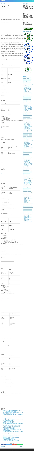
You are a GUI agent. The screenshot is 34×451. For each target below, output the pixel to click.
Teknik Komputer (25, 201)
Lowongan (25, 147)
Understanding (30, 214)
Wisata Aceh (29, 216)
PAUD (31, 164)
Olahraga (25, 161)
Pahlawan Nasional (30, 163)
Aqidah (24, 85)
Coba (30, 103)
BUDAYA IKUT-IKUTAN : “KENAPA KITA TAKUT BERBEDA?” (9, 411)
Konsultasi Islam (25, 144)
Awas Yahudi (25, 89)
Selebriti (30, 183)
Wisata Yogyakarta (26, 221)
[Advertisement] (12, 13)
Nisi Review (28, 160)
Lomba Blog (28, 146)
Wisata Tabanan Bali (26, 220)
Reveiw (28, 178)
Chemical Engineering (26, 103)
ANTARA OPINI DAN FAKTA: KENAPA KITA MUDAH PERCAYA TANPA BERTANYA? (12, 410)
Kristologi (30, 144)
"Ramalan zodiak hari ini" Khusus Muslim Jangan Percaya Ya (9, 439)
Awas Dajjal (29, 87)
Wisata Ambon (25, 217)
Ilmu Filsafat (29, 124)
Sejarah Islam (25, 183)
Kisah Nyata (28, 143)
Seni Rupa (28, 184)
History (24, 122)
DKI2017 (24, 107)
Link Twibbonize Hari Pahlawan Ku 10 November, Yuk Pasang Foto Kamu (11, 437)
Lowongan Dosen (29, 147)
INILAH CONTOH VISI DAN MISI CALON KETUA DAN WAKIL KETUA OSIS (11, 435)
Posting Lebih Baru (3, 446)
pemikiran (25, 165)
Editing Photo (25, 109)
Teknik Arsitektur (26, 197)
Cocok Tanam (25, 104)
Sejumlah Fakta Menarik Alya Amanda (7, 430)
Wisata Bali (29, 217)
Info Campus (29, 129)
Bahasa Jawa (30, 92)
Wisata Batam (25, 219)
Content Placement (26, 105)
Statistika (25, 195)
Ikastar (28, 123)
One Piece (25, 162)
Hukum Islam (28, 122)
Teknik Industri (25, 199)
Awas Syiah (28, 88)
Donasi (30, 107)
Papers (28, 164)
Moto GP (25, 159)
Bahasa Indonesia (25, 91)
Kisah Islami (30, 140)
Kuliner (24, 146)
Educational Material (26, 110)
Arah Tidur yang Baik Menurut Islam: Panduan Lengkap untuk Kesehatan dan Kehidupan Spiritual (28, 17)
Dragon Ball (29, 108)
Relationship (25, 177)
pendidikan (28, 165)
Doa (27, 107)
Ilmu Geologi (25, 125)
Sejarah (24, 182)
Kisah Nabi (25, 143)
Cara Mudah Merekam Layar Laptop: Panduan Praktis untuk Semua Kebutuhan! (12, 425)
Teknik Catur (25, 198)
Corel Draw (25, 106)
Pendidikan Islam (25, 166)
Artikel (24, 86)
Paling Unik (25, 164)
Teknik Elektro (29, 198)
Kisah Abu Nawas (25, 140)
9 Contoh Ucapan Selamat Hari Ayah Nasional (8, 436)
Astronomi (25, 87)
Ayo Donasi (29, 89)
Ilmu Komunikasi (29, 126)
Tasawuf (29, 196)
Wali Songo (25, 216)
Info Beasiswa (25, 129)
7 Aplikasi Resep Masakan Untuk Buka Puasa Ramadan (9, 421)
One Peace (28, 161)
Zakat (30, 221)
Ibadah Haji (25, 123)
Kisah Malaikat (25, 141)
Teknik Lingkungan (26, 202)
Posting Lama (21, 446)
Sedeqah (30, 181)
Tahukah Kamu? (25, 196)
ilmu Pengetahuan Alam (26, 127)
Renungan (29, 177)
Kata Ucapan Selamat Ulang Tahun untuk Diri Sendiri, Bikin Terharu (10, 434)
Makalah (29, 148)
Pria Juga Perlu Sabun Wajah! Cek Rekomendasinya (8, 433)
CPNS (28, 106)
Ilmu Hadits (29, 125)
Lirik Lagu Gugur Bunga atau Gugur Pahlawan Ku (8, 438)
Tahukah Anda (28, 195)
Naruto (24, 160)
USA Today (27, 215)
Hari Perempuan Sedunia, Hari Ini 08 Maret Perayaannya (9, 428)
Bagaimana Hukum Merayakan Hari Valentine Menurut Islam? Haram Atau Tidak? (12, 429)
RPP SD (31, 178)
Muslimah (28, 159)
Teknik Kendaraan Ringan (26, 200)
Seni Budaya (25, 184)
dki (30, 106)
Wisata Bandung (25, 218)
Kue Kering (28, 145)
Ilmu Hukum (25, 126)
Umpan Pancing (25, 214)
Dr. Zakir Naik (25, 108)
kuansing (25, 145)
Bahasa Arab (25, 90)
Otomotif (28, 162)
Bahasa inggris (25, 92)
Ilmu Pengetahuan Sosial (26, 128)
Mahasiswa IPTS (25, 148)
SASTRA (24, 181)
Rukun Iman (25, 179)
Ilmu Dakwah (25, 124)
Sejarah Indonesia (29, 182)
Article (27, 85)
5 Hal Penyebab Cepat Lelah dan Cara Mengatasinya (9, 427)
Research (25, 178)
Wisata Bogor (29, 219)
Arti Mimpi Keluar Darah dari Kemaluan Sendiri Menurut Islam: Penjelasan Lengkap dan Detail (28, 11)
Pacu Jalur (25, 163)
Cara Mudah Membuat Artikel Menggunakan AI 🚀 (8, 422)
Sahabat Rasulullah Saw (26, 180)
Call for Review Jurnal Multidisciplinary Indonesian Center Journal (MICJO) (11, 426)
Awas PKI (25, 88)
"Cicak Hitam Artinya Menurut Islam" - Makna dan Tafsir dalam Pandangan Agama (28, 20)
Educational (29, 109)
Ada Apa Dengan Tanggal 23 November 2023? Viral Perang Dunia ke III (11, 440)
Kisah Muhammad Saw (26, 142)
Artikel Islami (28, 86)
